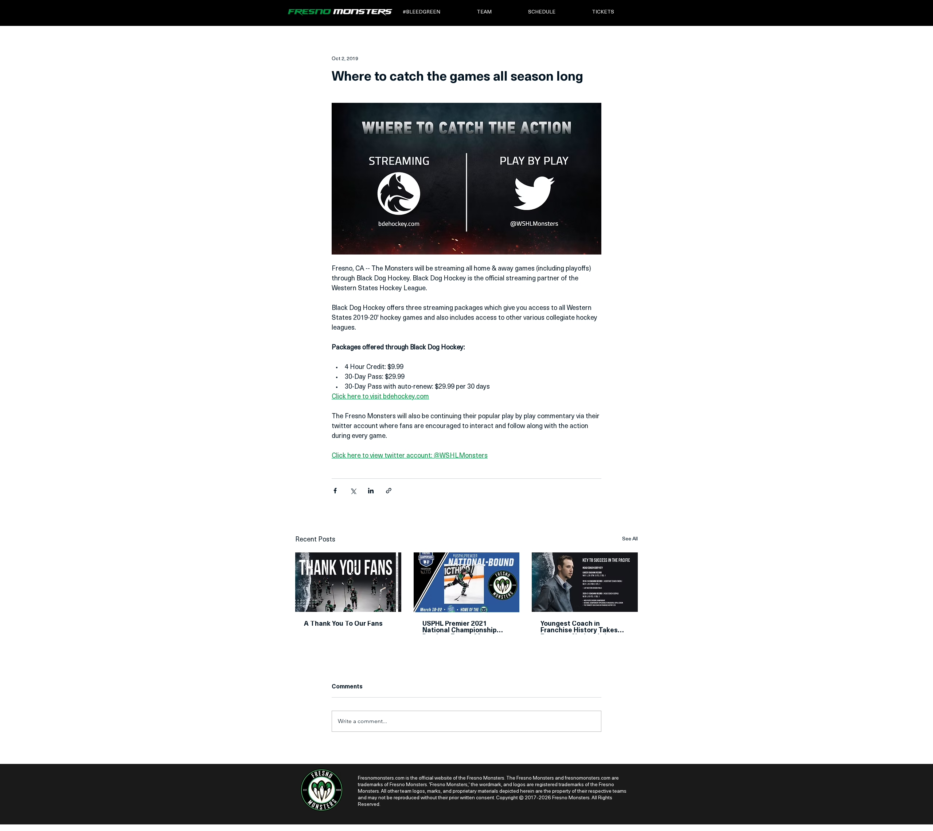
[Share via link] (388, 490)
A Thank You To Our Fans (343, 624)
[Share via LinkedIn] (370, 490)
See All (630, 539)
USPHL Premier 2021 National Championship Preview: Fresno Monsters (463, 627)
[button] (435, 12)
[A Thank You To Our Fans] (348, 582)
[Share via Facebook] (335, 490)
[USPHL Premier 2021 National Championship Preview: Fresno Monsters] (467, 582)
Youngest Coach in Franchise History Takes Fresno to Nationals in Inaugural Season (579, 627)
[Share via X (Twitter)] (353, 490)
